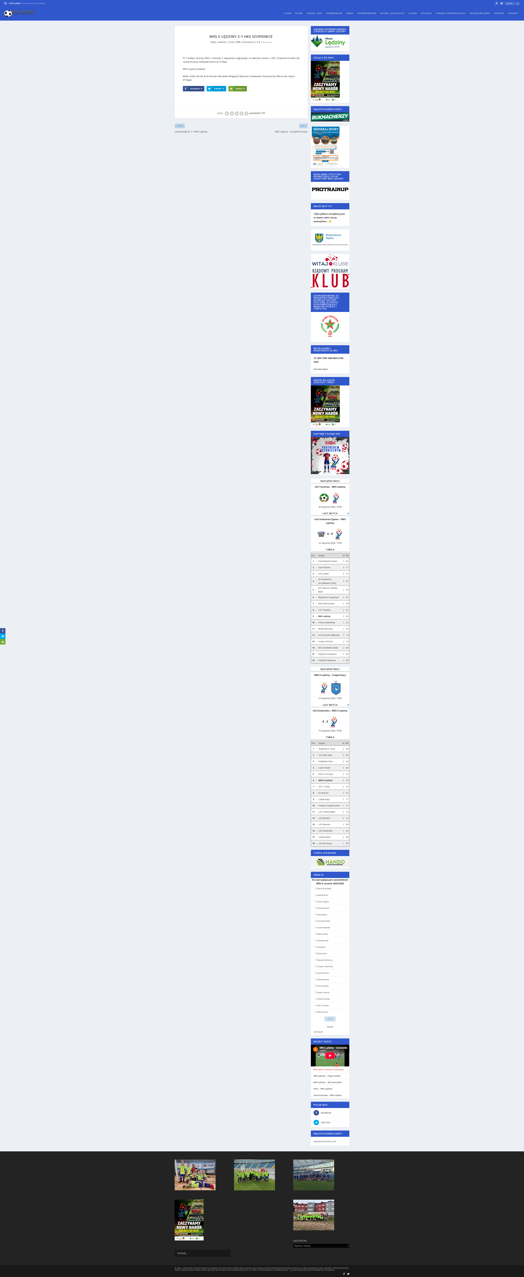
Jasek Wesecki (322, 895)
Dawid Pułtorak (323, 979)
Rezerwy (349, 13)
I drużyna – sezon (314, 13)
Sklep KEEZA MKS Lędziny (480, 13)
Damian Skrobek (323, 999)
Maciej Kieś (321, 947)
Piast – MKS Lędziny (323, 1089)
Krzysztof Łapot (323, 908)
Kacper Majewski (323, 927)
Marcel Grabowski (324, 888)
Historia (299, 13)
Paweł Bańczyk (322, 940)
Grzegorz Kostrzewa (325, 966)
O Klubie (287, 13)
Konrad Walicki (323, 986)
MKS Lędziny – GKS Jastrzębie (328, 1082)
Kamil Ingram (322, 914)
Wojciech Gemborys (325, 960)
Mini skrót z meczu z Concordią (328, 1069)
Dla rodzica (426, 13)
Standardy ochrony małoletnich (450, 13)
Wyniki (330, 1026)
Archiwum (318, 1032)
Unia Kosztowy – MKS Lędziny (328, 1095)
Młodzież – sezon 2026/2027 (392, 13)
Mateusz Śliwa (322, 934)
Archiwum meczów (334, 13)
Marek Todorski (323, 992)
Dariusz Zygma (323, 902)
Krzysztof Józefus (323, 921)
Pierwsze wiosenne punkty (33, 3)
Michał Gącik (322, 953)
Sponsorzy (499, 13)
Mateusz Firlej (322, 1012)
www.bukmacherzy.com (325, 1141)
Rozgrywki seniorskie (367, 13)
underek (221, 42)
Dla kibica (413, 13)
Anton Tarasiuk (323, 1005)
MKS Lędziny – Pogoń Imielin (327, 1076)
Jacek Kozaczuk (323, 973)
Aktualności (249, 42)
